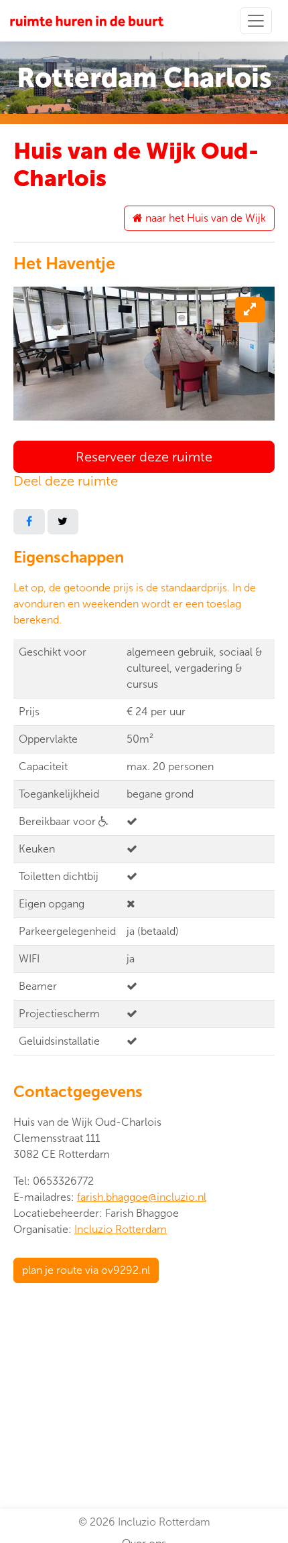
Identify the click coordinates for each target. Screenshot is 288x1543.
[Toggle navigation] (256, 20)
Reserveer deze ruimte (144, 456)
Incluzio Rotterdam (120, 1229)
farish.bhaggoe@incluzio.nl (141, 1197)
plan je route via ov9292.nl (86, 1270)
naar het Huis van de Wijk (204, 218)
